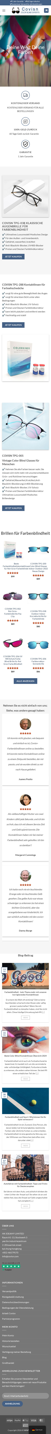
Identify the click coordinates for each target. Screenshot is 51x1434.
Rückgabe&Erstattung (13, 1296)
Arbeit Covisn (9, 1313)
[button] (4, 10)
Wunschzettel (9, 1346)
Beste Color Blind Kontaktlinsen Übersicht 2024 (25, 1056)
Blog (4, 1357)
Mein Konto (8, 1335)
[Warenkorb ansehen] (46, 10)
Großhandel (8, 1362)
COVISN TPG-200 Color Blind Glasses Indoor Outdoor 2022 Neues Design (38, 567)
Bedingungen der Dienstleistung (17, 1307)
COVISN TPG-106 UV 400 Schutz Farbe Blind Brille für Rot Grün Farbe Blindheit (12, 660)
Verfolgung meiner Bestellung (16, 1352)
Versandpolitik (9, 1291)
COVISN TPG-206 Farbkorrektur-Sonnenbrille (38, 661)
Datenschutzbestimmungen (15, 1302)
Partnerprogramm (11, 1318)
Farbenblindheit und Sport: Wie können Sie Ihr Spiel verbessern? (25, 1118)
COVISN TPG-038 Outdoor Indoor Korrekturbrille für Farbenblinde (38, 615)
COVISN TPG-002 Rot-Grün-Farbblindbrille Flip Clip (12, 613)
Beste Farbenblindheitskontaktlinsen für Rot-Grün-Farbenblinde (16, 566)
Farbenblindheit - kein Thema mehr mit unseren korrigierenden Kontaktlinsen (25, 993)
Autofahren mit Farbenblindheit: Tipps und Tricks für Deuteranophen (25, 1185)
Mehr (25, 1017)
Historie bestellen (10, 1341)
